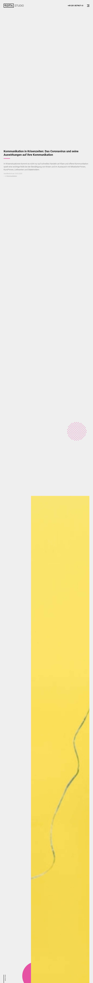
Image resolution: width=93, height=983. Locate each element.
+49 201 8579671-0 (75, 6)
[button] (78, 5)
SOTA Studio (14, 6)
